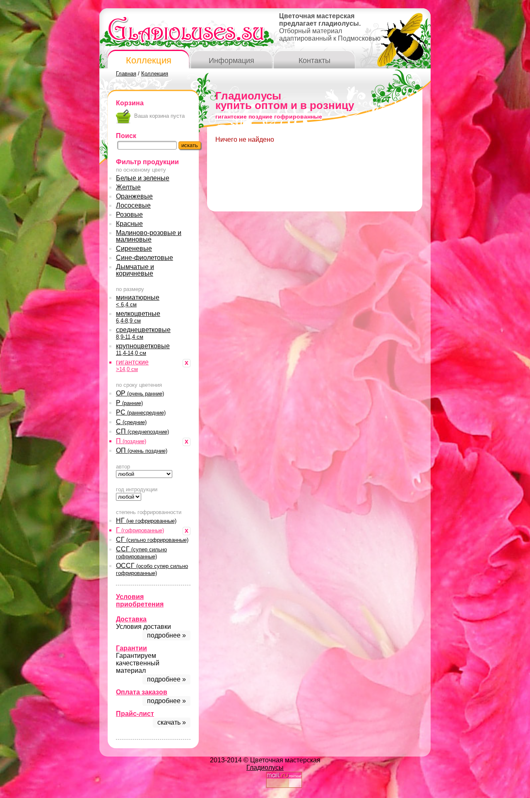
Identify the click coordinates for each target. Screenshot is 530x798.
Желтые (128, 187)
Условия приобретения (140, 600)
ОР (140, 393)
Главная (126, 73)
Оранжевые (134, 196)
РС (141, 412)
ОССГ (152, 569)
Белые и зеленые (142, 178)
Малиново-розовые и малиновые (148, 236)
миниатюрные (137, 301)
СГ (152, 539)
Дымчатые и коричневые (135, 270)
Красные (129, 223)
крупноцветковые (143, 349)
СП (142, 431)
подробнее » (166, 635)
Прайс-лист (135, 713)
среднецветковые (143, 333)
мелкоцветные (138, 317)
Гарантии (131, 648)
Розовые (129, 214)
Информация (231, 60)
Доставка (131, 619)
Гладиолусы (265, 767)
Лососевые (133, 205)
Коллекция (148, 60)
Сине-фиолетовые (144, 257)
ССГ (141, 553)
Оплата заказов (141, 692)
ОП (141, 450)
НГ (146, 520)
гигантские (132, 365)
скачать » (171, 722)
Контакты (314, 60)
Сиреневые (134, 248)
